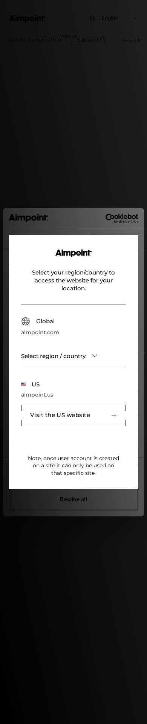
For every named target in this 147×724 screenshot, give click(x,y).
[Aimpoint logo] (73, 257)
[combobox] (73, 356)
